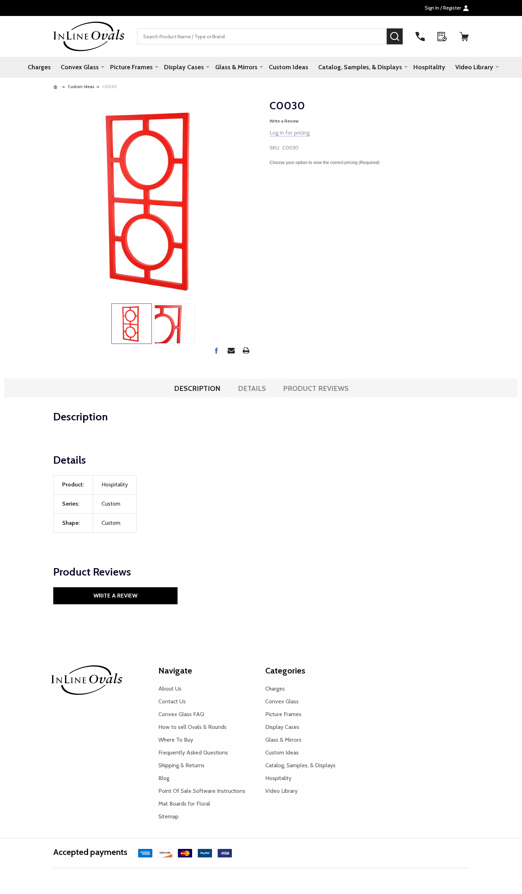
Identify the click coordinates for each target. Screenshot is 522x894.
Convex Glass (80, 67)
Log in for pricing (290, 132)
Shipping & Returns (181, 765)
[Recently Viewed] (442, 36)
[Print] (246, 350)
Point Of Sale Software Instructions (201, 790)
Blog (163, 778)
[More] (102, 67)
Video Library (474, 67)
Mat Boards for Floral (184, 803)
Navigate (175, 670)
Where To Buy (175, 739)
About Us (169, 688)
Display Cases (184, 67)
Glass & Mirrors (236, 67)
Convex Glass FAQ (181, 714)
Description (197, 388)
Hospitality (429, 67)
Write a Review (284, 121)
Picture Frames (131, 67)
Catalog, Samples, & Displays (360, 67)
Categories (285, 670)
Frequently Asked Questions (193, 752)
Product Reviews (316, 388)
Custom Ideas (288, 67)
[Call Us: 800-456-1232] (420, 36)
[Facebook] (216, 350)
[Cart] (464, 36)
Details (252, 388)
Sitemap (168, 816)
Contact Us (172, 701)
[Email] (231, 350)
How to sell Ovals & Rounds (192, 727)
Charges (39, 67)
